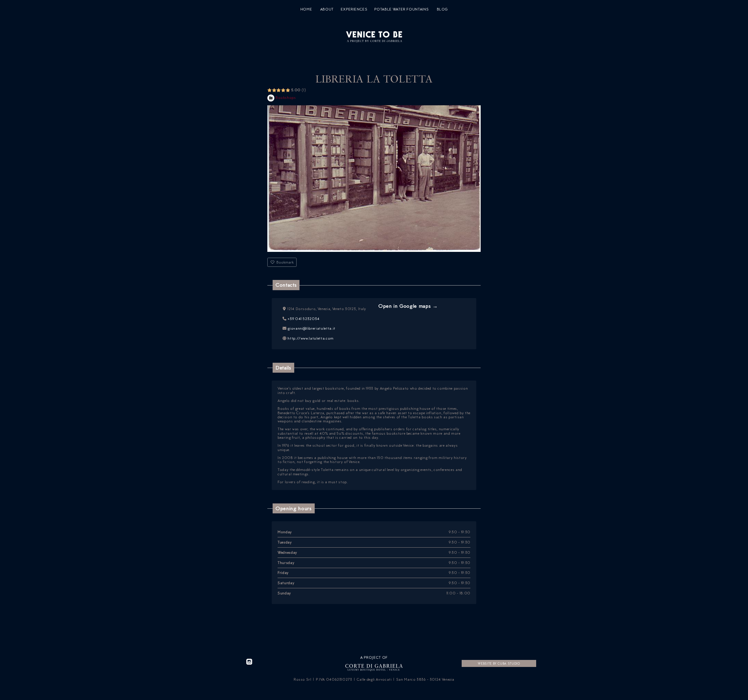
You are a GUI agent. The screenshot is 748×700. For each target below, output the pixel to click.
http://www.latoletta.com (311, 338)
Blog (442, 9)
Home (306, 9)
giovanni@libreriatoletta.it (311, 328)
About (327, 9)
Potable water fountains (401, 9)
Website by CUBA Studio (499, 663)
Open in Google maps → (408, 306)
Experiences (354, 9)
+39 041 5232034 (304, 319)
